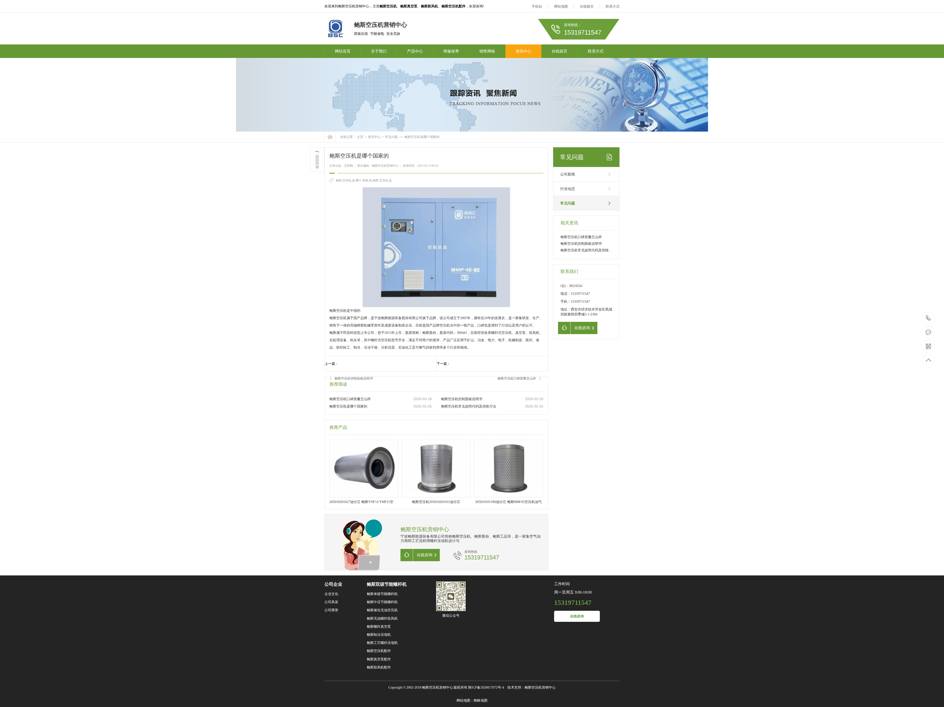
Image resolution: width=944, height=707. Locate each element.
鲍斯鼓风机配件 (379, 667)
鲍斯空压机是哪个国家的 (348, 406)
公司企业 (333, 584)
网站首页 (343, 51)
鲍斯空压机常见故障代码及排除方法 (468, 406)
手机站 (537, 6)
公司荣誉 (331, 610)
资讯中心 (523, 51)
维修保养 (451, 51)
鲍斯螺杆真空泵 (379, 626)
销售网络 (487, 51)
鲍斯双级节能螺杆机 (387, 584)
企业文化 (331, 594)
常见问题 (391, 137)
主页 (360, 137)
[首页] (330, 137)
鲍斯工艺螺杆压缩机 (382, 643)
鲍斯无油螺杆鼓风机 (382, 618)
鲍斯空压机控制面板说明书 (354, 378)
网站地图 (561, 6)
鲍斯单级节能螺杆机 (382, 594)
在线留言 (587, 6)
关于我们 (379, 51)
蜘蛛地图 (480, 700)
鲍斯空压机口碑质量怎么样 (517, 378)
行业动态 (567, 189)
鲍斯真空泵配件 (379, 659)
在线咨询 (577, 616)
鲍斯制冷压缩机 (379, 635)
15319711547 (928, 318)
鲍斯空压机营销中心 (540, 687)
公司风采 (331, 602)
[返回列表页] (317, 159)
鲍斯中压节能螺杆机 (382, 602)
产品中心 (415, 51)
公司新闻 (567, 174)
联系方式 (613, 6)
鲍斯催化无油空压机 (382, 610)
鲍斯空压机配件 (379, 651)
